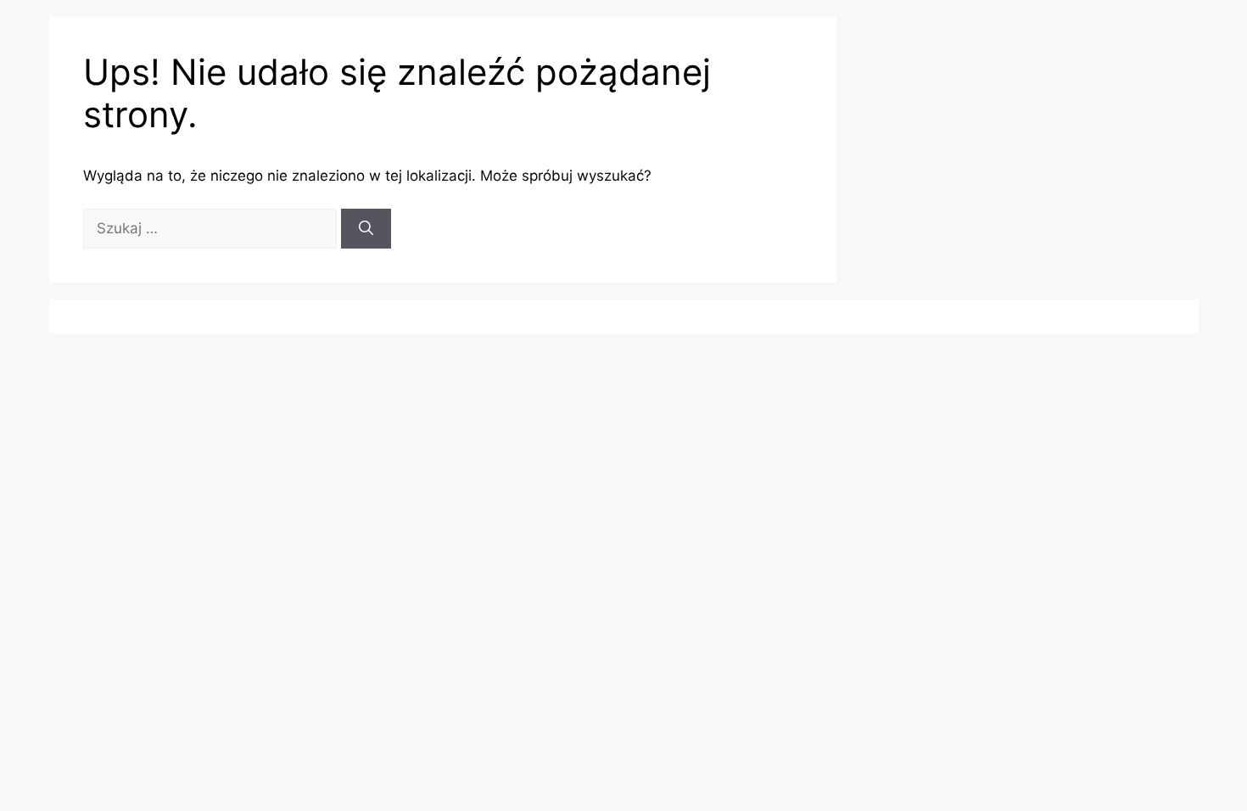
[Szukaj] (366, 229)
